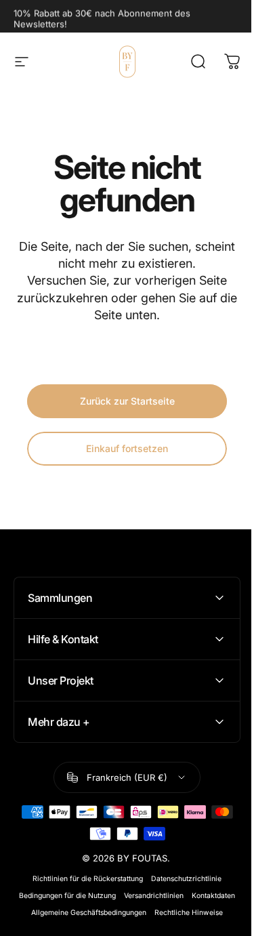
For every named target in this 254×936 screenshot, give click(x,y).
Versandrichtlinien (149, 895)
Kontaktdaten (208, 895)
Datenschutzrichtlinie (181, 878)
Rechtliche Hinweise (184, 912)
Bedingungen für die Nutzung (62, 895)
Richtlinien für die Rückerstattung (83, 878)
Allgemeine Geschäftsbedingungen (84, 912)
